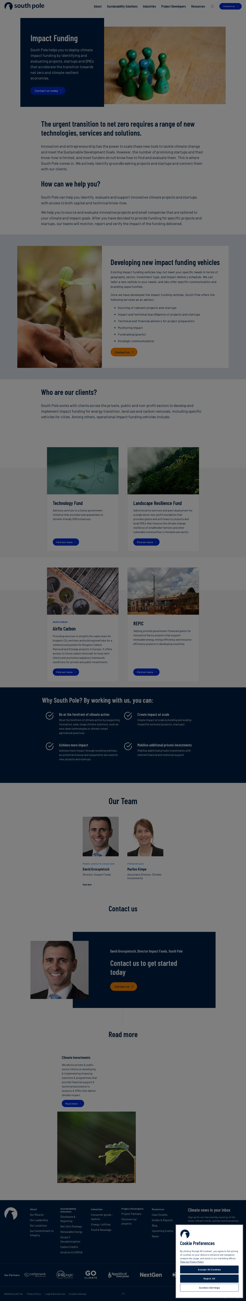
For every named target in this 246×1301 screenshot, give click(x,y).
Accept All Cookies (209, 1269)
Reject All (209, 1278)
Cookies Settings (209, 1287)
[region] (209, 1261)
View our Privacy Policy (192, 1261)
